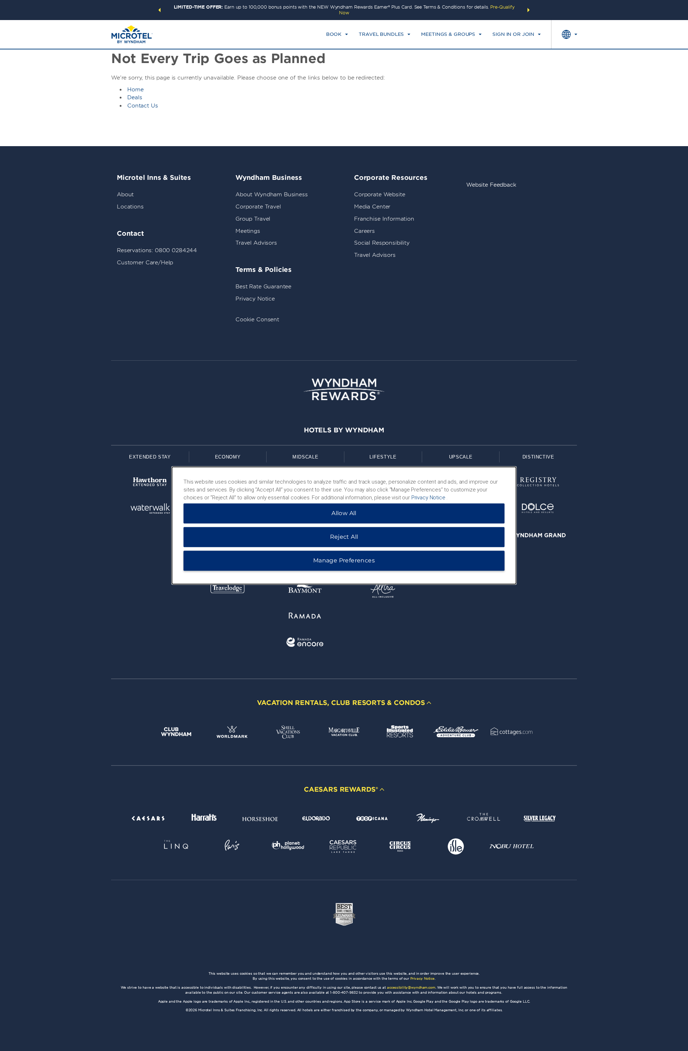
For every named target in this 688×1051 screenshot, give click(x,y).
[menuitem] (337, 34)
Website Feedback (491, 185)
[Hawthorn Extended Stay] (150, 483)
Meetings (247, 231)
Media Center (372, 206)
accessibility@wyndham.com (411, 987)
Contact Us (142, 105)
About (125, 194)
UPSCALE (461, 457)
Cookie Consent (257, 319)
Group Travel (252, 219)
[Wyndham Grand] (538, 536)
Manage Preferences (344, 560)
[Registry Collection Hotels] (538, 483)
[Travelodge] (228, 590)
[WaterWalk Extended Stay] (150, 510)
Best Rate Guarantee (263, 286)
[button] (159, 10)
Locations (130, 206)
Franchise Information (384, 219)
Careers (364, 231)
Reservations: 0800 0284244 (157, 250)
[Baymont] (305, 590)
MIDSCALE (305, 457)
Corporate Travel (258, 206)
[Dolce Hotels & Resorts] (538, 510)
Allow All (344, 513)
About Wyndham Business (271, 194)
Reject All (344, 537)
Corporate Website (379, 194)
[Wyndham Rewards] (344, 389)
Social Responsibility (382, 243)
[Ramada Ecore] (305, 644)
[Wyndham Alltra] (383, 590)
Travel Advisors (256, 243)
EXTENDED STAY (150, 457)
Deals (134, 97)
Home (135, 89)
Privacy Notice (255, 299)
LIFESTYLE (383, 457)
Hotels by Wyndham (344, 430)
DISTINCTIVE (538, 457)
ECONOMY (228, 457)
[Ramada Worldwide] (305, 617)
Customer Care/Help (145, 262)
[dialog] (344, 525)
